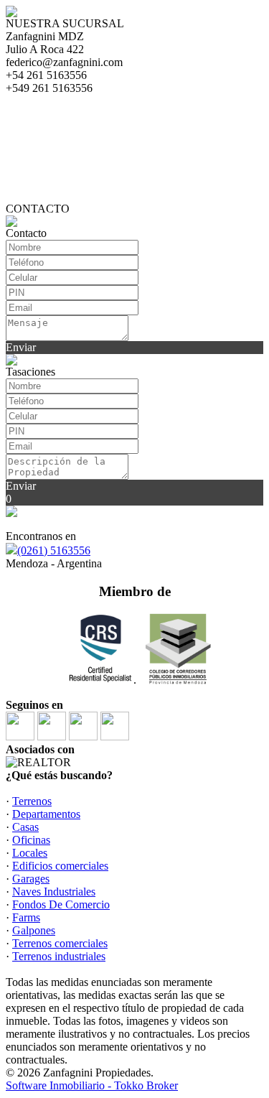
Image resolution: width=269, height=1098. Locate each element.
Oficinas (31, 840)
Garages (30, 879)
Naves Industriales (53, 891)
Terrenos (32, 801)
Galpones (33, 930)
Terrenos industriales (58, 956)
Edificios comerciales (60, 866)
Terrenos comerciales (60, 943)
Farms (26, 917)
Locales (29, 853)
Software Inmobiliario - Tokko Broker (92, 1085)
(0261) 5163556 (53, 550)
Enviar (21, 347)
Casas (25, 827)
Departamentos (46, 814)
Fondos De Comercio (61, 904)
